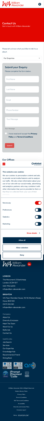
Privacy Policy (21, 394)
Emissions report (21, 410)
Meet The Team (9, 323)
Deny (22, 255)
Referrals (6, 330)
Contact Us (7, 333)
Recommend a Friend (11, 355)
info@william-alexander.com (14, 289)
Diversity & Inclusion (10, 320)
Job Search (7, 342)
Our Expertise (8, 348)
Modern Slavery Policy (21, 391)
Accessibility (21, 403)
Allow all (22, 240)
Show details (32, 233)
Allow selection (22, 248)
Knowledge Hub (9, 351)
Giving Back (7, 358)
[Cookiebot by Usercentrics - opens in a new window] (31, 164)
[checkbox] (6, 133)
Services (6, 345)
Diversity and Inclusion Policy (21, 407)
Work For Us (8, 327)
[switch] (38, 210)
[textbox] (22, 79)
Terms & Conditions (25, 137)
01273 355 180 (8, 304)
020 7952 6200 (9, 286)
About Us (6, 317)
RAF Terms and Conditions (21, 400)
